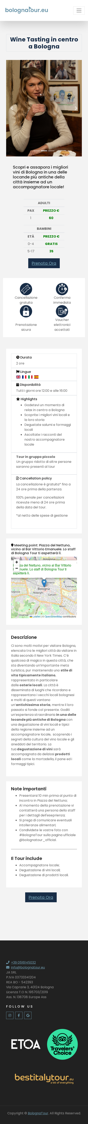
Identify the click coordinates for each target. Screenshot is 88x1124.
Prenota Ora (44, 263)
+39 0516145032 (23, 962)
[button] (12, 108)
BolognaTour (38, 1113)
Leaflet (36, 616)
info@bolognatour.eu (28, 967)
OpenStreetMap (53, 616)
